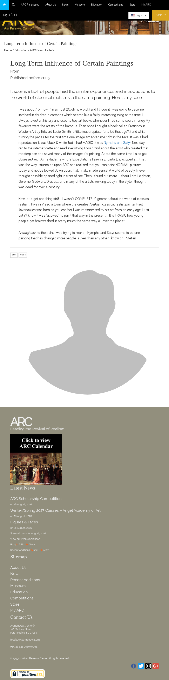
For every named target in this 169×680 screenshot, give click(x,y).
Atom (32, 544)
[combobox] (138, 15)
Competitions (115, 4)
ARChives (36, 50)
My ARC (146, 4)
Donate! (160, 15)
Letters (49, 50)
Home (8, 50)
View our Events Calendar (25, 539)
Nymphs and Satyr (117, 143)
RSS (21, 544)
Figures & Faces (24, 522)
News (65, 4)
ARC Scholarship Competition (36, 498)
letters (23, 255)
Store (132, 4)
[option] (126, 21)
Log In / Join (10, 15)
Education (96, 4)
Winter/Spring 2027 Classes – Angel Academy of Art (55, 510)
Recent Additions (25, 580)
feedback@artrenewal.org (25, 639)
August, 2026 (38, 533)
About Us (50, 4)
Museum (80, 4)
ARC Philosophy (30, 4)
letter (14, 255)
